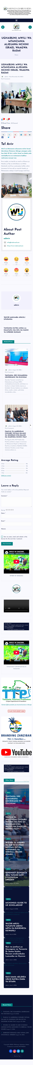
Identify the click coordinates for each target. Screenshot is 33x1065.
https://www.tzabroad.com (15, 246)
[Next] (28, 780)
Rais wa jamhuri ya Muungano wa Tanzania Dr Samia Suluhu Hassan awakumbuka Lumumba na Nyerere (16, 951)
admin (6, 76)
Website (3, 529)
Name (3, 513)
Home (16, 55)
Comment (4, 496)
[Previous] (25, 780)
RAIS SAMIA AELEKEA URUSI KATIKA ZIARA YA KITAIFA (15, 979)
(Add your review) (6, 475)
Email (3, 521)
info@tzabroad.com (13, 242)
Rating (3, 510)
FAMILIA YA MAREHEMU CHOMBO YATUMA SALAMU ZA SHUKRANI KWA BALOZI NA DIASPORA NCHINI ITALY (15, 1019)
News (10, 76)
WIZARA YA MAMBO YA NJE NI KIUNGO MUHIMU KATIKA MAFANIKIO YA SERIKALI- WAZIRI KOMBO (16, 1027)
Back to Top (17, 1056)
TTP (7, 704)
